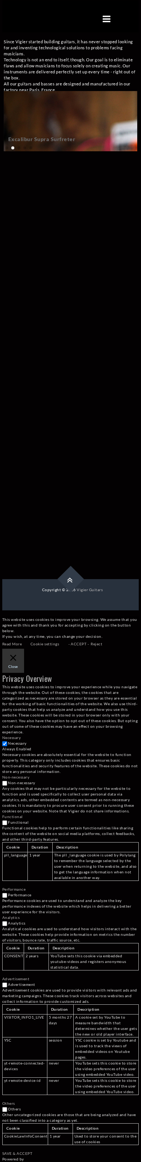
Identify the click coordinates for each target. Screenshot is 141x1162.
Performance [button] (14, 889)
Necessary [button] (11, 737)
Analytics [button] (11, 917)
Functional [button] (12, 816)
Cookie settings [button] (44, 644)
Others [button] (8, 1103)
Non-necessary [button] (16, 777)
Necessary (17, 743)
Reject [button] (96, 644)
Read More (12, 644)
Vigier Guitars (90, 589)
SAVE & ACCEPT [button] (17, 1153)
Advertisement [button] (16, 978)
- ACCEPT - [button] (78, 644)
